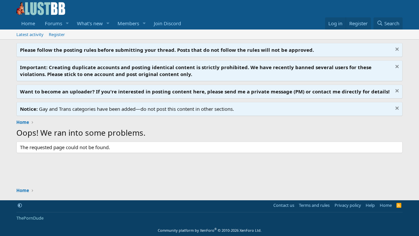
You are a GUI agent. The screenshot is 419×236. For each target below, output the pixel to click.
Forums (53, 23)
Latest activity (30, 34)
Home (28, 23)
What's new (90, 23)
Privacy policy (348, 205)
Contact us (283, 205)
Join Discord (167, 23)
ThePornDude (30, 218)
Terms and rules (314, 205)
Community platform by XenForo (210, 230)
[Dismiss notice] (396, 50)
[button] (67, 23)
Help (370, 205)
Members (128, 23)
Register (57, 34)
